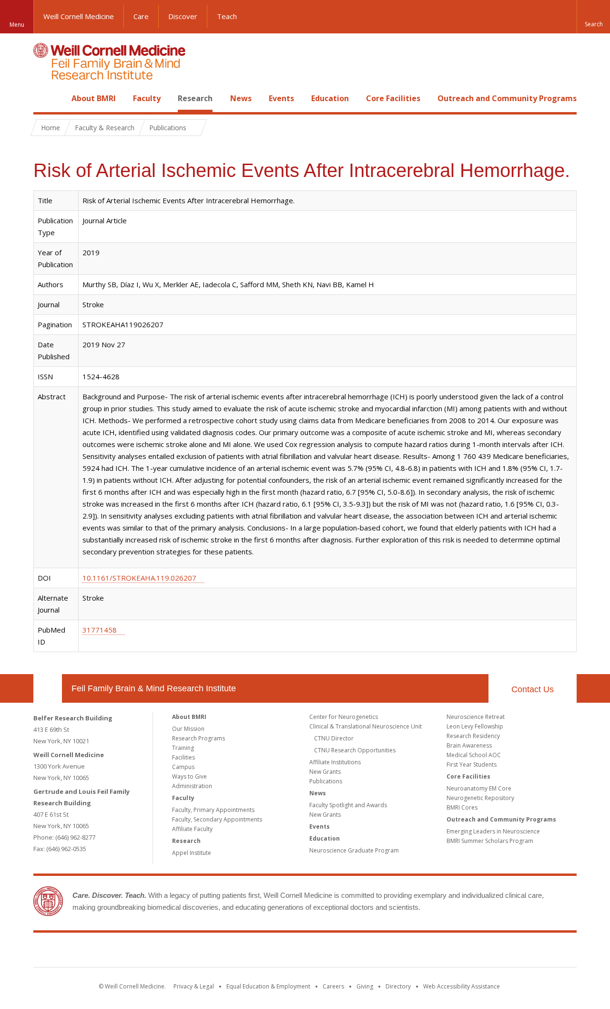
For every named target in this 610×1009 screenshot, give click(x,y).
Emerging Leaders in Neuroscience (493, 831)
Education (330, 98)
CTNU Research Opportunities (355, 750)
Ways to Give (189, 776)
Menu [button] (17, 25)
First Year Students (472, 764)
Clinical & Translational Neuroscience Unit (365, 726)
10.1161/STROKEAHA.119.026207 (139, 578)
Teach (227, 16)
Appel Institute (191, 853)
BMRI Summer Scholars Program (490, 841)
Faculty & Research (104, 127)
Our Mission (188, 729)
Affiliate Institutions (335, 762)
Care (141, 16)
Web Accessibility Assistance (461, 986)
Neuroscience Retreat (476, 717)
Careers (333, 986)
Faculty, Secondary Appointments (217, 819)
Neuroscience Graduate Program (354, 850)
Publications (325, 781)
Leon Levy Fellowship (475, 726)
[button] (593, 16)
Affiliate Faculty (192, 829)
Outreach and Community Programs (507, 98)
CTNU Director (334, 738)
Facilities (183, 757)
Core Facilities (393, 98)
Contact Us (532, 689)
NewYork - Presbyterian (385, 951)
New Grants (325, 772)
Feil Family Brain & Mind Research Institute (153, 688)
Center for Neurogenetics (343, 717)
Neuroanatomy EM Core (479, 788)
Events (281, 98)
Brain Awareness (469, 745)
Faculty (147, 98)
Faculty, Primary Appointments (213, 810)
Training (183, 748)
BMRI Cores (462, 807)
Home (44, 98)
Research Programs (198, 738)
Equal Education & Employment (268, 986)
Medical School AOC (474, 755)
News (241, 98)
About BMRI (93, 98)
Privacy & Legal (193, 986)
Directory (398, 986)
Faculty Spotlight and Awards (348, 805)
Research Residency (473, 736)
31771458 (99, 630)
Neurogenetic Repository (480, 798)
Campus (183, 767)
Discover (182, 16)
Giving (364, 986)
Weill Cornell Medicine (78, 16)
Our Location (47, 688)
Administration (192, 786)
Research (195, 98)
